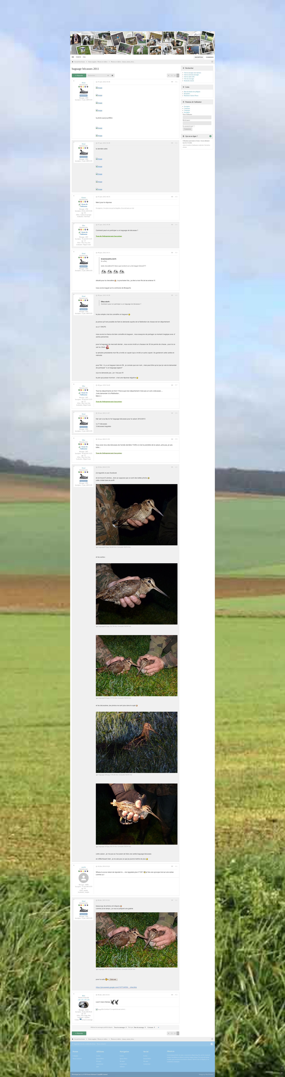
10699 (86, 884)
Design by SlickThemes (206, 1074)
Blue (83, 996)
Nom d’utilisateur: (187, 114)
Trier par (136, 1027)
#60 (176, 467)
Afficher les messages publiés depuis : (108, 1027)
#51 (176, 82)
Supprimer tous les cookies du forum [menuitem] (84, 1044)
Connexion (187, 110)
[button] (168, 75)
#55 (176, 252)
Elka (83, 225)
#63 (176, 994)
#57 (176, 385)
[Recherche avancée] (112, 75)
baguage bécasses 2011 (85, 68)
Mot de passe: (186, 120)
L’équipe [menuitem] (75, 1056)
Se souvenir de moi (188, 126)
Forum (78, 57)
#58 (176, 413)
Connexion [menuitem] (209, 57)
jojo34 (84, 867)
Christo (83, 197)
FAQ (84, 57)
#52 (176, 143)
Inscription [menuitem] (199, 57)
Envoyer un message (86, 1020)
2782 (86, 209)
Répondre (80, 75)
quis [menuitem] (97, 1066)
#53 (176, 197)
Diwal (83, 83)
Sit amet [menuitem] (98, 1061)
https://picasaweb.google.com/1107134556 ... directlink (116, 987)
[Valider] (158, 1027)
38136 (86, 1010)
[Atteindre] (212, 62)
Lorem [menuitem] (98, 1056)
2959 (86, 98)
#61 (176, 866)
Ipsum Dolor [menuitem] (100, 1058)
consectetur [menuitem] (99, 1064)
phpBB (83, 1074)
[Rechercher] (108, 75)
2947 (86, 237)
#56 (176, 295)
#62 (176, 900)
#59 (176, 439)
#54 (176, 224)
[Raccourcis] (72, 57)
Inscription (187, 112)
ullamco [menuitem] (122, 1066)
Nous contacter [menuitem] (101, 1044)
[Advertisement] (142, 15)
